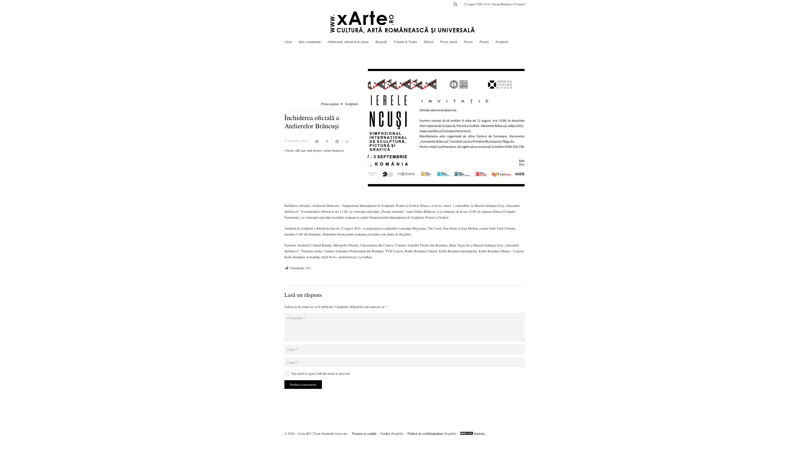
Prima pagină (330, 104)
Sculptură (351, 104)
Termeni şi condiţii (364, 433)
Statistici (479, 433)
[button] (455, 4)
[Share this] (317, 141)
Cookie (385, 433)
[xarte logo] (404, 22)
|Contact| (519, 4)
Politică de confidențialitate (425, 433)
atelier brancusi (334, 150)
